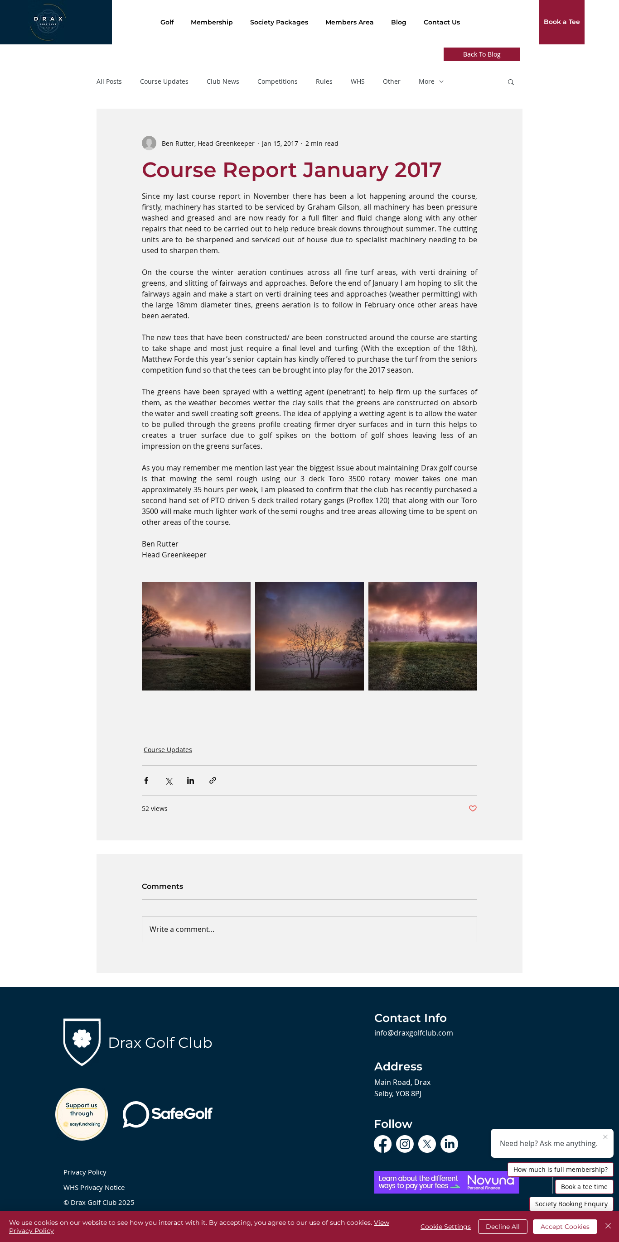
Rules (324, 81)
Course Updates (164, 81)
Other (392, 81)
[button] (511, 81)
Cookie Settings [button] (446, 1227)
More (427, 81)
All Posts (109, 81)
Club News (223, 81)
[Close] (608, 1226)
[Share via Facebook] (146, 780)
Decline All (503, 1227)
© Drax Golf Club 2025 (99, 1202)
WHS (358, 81)
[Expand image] (196, 636)
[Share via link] (212, 780)
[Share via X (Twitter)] (168, 780)
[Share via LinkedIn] (190, 780)
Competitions (277, 81)
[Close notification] (605, 1137)
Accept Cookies (565, 1227)
